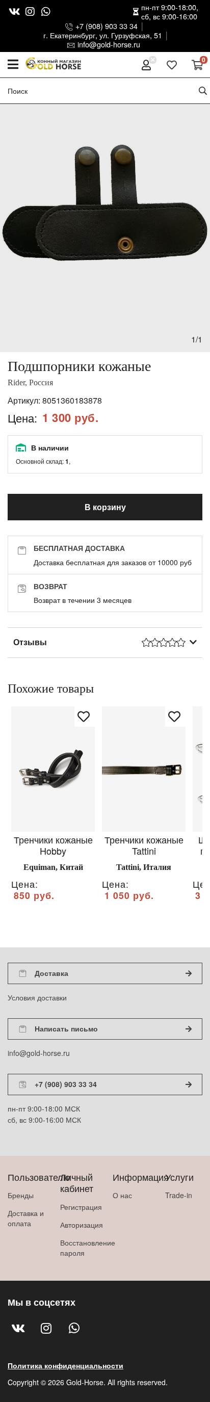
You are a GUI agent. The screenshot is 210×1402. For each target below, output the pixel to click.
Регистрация (78, 1207)
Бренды (21, 1195)
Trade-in (178, 1195)
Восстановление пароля (78, 1247)
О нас (122, 1195)
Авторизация (78, 1225)
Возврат (50, 586)
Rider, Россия (30, 382)
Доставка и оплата (26, 1218)
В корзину (105, 507)
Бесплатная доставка (79, 548)
